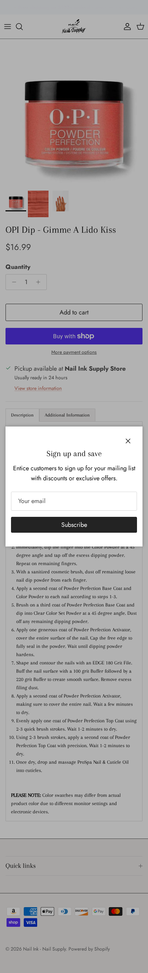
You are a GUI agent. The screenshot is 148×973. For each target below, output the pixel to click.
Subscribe (74, 524)
